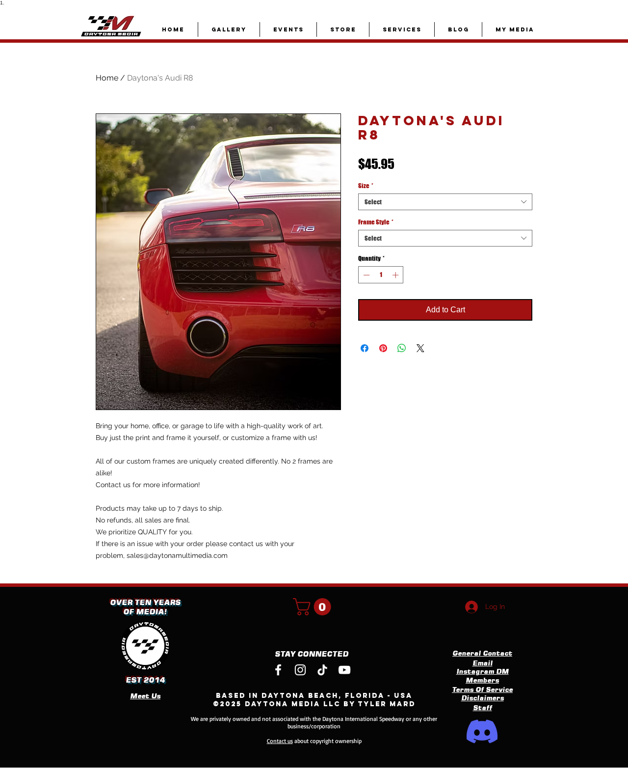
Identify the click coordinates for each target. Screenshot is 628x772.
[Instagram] (300, 669)
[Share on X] (420, 348)
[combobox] (445, 201)
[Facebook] (278, 669)
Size (365, 186)
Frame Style (375, 222)
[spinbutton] (381, 275)
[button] (314, 606)
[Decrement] (365, 275)
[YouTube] (344, 669)
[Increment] (396, 275)
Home (107, 78)
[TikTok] (322, 669)
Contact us (280, 740)
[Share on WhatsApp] (402, 348)
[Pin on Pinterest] (383, 348)
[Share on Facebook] (364, 348)
